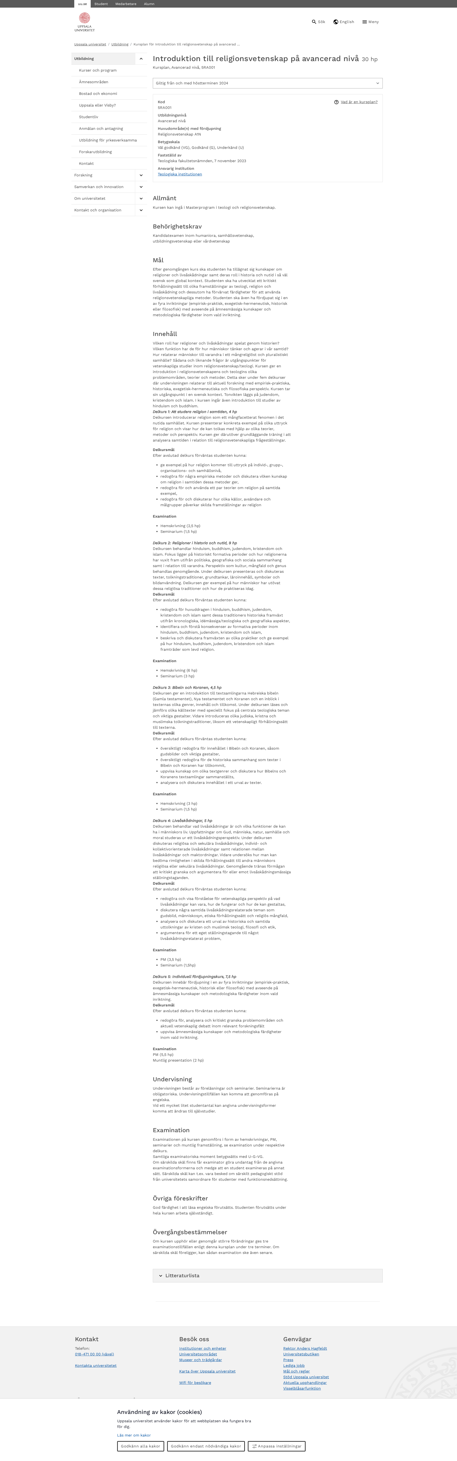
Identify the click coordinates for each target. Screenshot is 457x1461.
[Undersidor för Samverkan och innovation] (141, 187)
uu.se (82, 4)
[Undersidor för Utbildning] (141, 59)
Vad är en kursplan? (359, 102)
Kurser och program (98, 70)
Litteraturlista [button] (182, 1275)
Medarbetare (125, 4)
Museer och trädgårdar (200, 1360)
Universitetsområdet (198, 1354)
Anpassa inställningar (280, 1446)
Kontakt (86, 163)
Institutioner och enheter (202, 1348)
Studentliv (88, 117)
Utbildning (119, 44)
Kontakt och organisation (97, 210)
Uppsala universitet (90, 44)
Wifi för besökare (195, 1382)
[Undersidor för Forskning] (141, 175)
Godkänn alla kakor (140, 1446)
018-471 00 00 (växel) (94, 1354)
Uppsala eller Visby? (97, 105)
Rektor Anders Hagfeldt (305, 1348)
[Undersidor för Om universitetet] (141, 198)
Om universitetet (89, 198)
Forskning (83, 175)
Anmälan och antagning (101, 128)
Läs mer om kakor (134, 1435)
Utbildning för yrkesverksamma (108, 140)
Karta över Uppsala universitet (207, 1371)
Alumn (149, 4)
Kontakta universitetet (96, 1365)
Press (288, 1360)
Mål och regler (296, 1371)
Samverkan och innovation (99, 186)
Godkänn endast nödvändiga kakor (206, 1446)
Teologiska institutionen (180, 174)
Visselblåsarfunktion (302, 1388)
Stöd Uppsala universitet (306, 1377)
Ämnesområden (93, 82)
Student (101, 4)
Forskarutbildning (95, 152)
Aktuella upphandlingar (305, 1382)
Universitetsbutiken (301, 1354)
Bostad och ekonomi (98, 93)
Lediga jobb (294, 1365)
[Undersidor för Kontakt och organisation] (141, 210)
